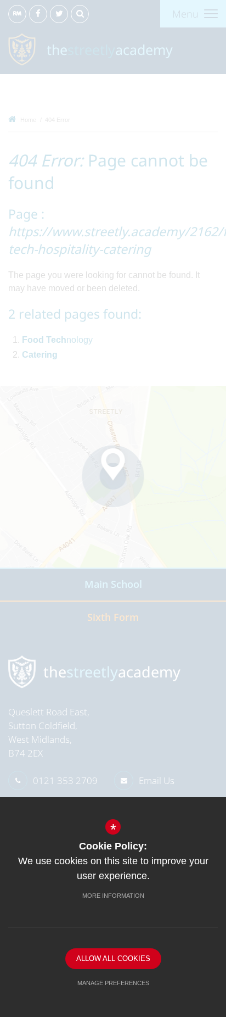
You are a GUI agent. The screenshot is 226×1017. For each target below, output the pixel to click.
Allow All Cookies (113, 958)
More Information (113, 895)
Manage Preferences (113, 983)
